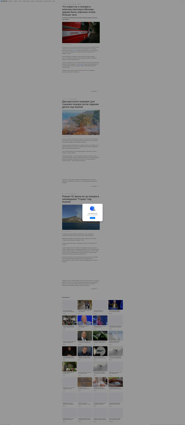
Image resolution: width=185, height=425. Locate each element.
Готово (92, 217)
